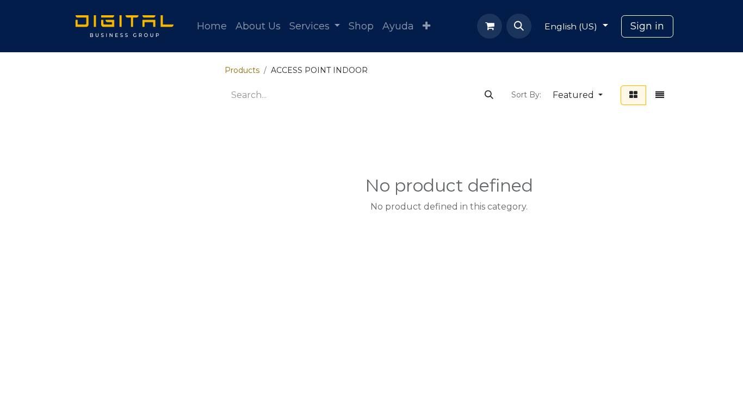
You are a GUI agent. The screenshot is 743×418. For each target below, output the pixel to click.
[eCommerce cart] (489, 26)
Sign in (647, 26)
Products (242, 70)
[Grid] (633, 95)
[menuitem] (212, 26)
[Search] (489, 95)
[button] (518, 26)
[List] (659, 95)
